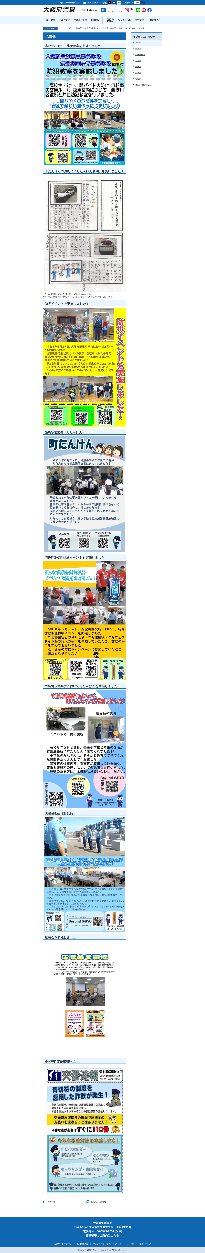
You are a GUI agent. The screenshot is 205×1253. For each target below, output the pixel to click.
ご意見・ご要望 (92, 3)
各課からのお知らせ (127, 28)
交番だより (52, 1202)
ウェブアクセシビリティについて (107, 1244)
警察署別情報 (90, 28)
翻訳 (103, 10)
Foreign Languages (71, 3)
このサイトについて (62, 1244)
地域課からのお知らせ (100, 1202)
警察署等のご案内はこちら (102, 1235)
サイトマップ (145, 1244)
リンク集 (130, 1244)
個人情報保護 (82, 1244)
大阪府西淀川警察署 (107, 28)
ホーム (63, 28)
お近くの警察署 (75, 28)
